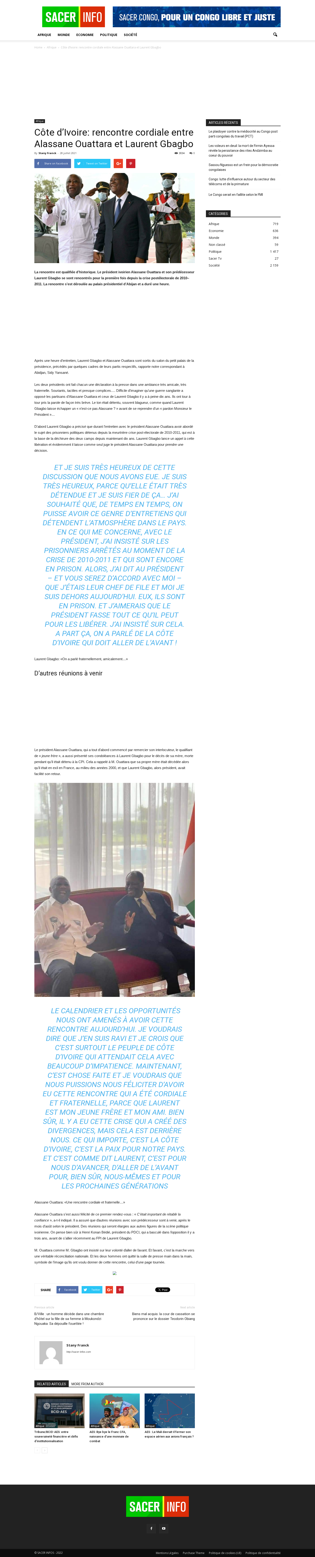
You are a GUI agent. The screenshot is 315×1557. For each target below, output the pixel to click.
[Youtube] (163, 1528)
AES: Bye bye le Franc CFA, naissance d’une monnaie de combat (109, 1436)
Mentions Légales (167, 1553)
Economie (85, 35)
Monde (64, 35)
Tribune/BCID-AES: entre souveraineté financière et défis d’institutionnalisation (56, 1436)
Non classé (217, 244)
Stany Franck (47, 153)
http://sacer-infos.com (78, 1351)
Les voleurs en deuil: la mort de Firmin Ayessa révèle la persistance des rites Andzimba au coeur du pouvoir (241, 150)
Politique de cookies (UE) (225, 1553)
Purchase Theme (194, 1553)
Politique (108, 35)
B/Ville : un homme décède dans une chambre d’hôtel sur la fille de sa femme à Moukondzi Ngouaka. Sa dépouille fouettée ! (69, 1319)
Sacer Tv (215, 258)
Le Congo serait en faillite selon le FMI (236, 194)
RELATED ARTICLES (51, 1384)
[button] (275, 34)
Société (130, 35)
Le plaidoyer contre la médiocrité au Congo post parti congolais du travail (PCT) (243, 134)
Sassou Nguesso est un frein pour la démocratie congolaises (243, 167)
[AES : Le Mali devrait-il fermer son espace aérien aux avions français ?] (170, 1411)
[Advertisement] (157, 84)
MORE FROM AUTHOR (87, 1384)
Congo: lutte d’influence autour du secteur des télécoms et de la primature (242, 181)
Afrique (44, 35)
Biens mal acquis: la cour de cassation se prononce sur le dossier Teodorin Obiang (163, 1316)
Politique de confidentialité (263, 1553)
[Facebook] (151, 1528)
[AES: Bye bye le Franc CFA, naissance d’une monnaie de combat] (114, 1411)
